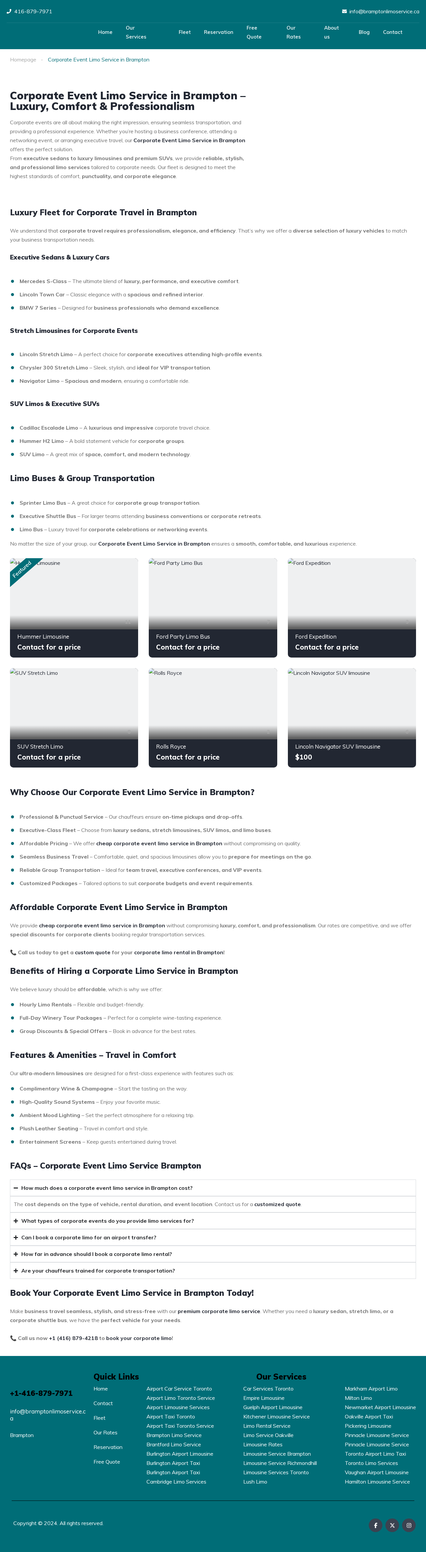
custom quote (92, 952)
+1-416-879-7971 (41, 1393)
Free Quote (254, 32)
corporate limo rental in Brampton (178, 952)
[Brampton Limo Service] (45, 32)
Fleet (185, 32)
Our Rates (294, 32)
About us (331, 32)
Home (105, 32)
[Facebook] (375, 1525)
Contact (392, 32)
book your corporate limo (139, 1338)
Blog (364, 32)
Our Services (136, 32)
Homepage (23, 59)
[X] (392, 1525)
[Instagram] (409, 1525)
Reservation (218, 32)
